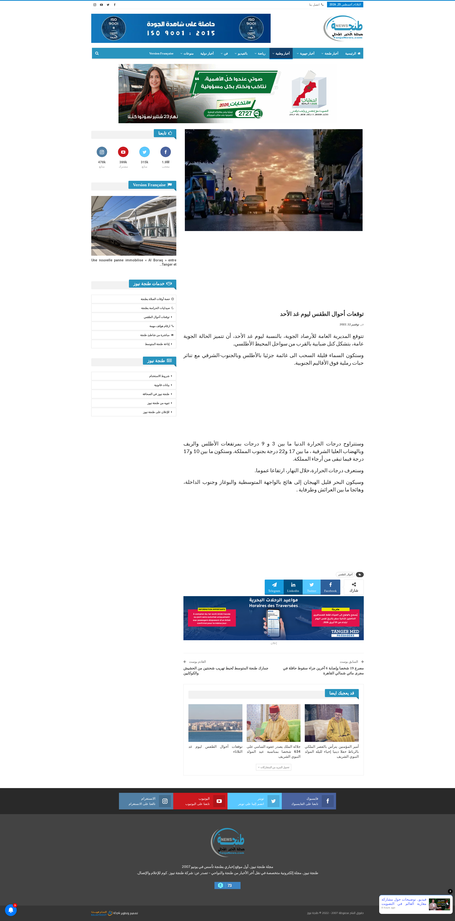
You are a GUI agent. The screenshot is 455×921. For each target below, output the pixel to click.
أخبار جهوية (307, 53)
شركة (117, 913)
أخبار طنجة (331, 53)
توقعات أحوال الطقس (156, 317)
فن (226, 53)
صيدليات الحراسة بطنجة (155, 308)
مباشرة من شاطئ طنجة (154, 335)
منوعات (189, 53)
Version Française (161, 53)
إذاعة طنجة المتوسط (157, 344)
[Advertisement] (273, 269)
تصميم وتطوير (129, 913)
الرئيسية (350, 53)
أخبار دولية (207, 53)
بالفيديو (243, 53)
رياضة (261, 53)
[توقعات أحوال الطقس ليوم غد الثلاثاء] (215, 723)
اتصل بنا (314, 4)
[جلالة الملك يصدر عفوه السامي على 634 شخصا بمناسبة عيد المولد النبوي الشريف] (274, 723)
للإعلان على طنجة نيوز (156, 412)
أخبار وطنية (283, 53)
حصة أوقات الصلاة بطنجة (155, 299)
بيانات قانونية (161, 385)
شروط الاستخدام (159, 376)
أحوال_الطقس (345, 574)
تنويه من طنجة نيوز (158, 403)
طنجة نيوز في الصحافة (156, 394)
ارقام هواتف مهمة (160, 326)
